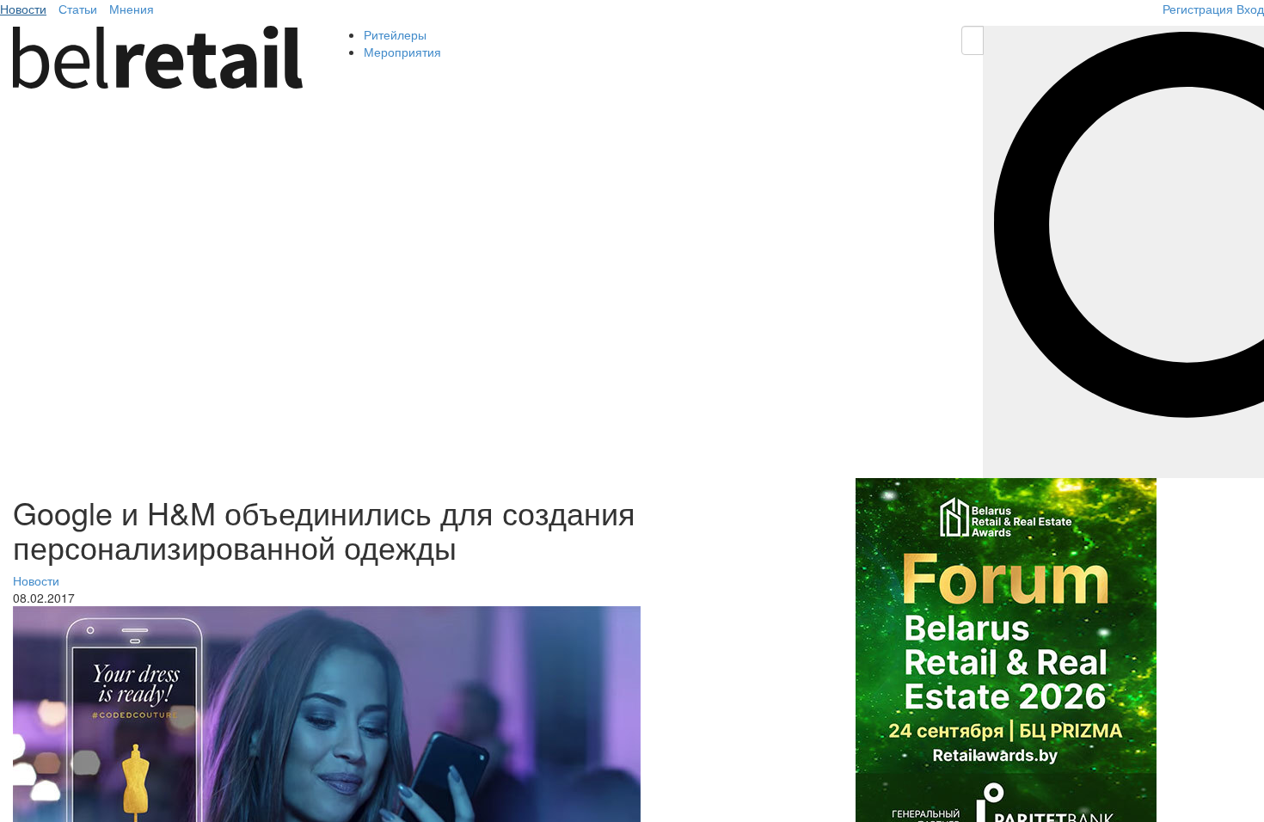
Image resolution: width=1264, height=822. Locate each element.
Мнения (131, 8)
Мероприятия (402, 51)
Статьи (77, 8)
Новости (23, 8)
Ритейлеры (395, 34)
